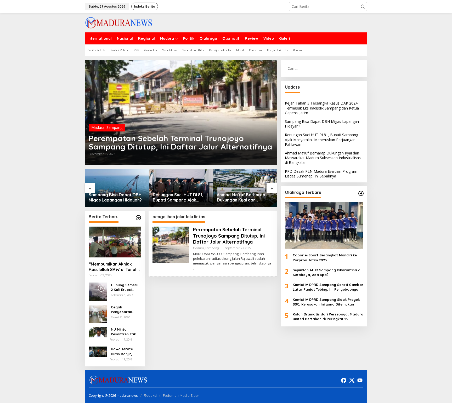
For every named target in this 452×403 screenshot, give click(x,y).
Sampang (114, 127)
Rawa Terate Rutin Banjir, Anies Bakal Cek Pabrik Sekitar (124, 351)
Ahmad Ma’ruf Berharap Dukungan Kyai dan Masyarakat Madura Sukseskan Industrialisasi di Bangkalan (244, 197)
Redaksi (150, 395)
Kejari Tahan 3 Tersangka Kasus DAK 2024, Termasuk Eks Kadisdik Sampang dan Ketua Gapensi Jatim (322, 108)
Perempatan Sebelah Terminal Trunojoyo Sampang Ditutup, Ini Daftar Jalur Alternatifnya (180, 142)
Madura (97, 127)
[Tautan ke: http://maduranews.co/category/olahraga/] (361, 193)
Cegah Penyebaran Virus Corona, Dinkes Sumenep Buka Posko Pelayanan (125, 309)
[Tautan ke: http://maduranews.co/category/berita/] (138, 218)
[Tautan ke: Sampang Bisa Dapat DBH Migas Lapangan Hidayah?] (117, 188)
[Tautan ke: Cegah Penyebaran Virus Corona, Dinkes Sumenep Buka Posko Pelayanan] (98, 313)
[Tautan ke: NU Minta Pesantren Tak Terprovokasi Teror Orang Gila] (98, 331)
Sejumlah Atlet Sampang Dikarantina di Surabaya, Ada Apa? (327, 272)
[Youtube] (360, 380)
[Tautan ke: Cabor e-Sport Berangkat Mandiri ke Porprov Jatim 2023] (324, 225)
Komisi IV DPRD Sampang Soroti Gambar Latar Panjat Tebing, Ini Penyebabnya (328, 287)
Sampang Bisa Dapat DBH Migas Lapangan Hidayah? (115, 197)
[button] (362, 6)
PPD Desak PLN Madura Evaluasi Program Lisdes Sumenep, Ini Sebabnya (321, 173)
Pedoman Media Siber (181, 395)
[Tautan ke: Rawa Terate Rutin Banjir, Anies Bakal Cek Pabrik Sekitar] (98, 351)
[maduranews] (118, 22)
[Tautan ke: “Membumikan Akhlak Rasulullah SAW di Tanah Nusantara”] (115, 242)
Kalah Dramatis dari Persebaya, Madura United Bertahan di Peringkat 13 (328, 316)
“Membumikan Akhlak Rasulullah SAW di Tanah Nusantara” (113, 266)
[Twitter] (351, 380)
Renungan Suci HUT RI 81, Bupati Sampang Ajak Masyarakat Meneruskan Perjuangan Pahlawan (178, 197)
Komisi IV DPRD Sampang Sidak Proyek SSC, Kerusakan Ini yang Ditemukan (326, 301)
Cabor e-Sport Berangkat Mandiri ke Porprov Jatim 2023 (325, 257)
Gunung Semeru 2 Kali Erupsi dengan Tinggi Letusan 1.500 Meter (124, 287)
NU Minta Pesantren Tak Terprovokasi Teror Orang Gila (125, 331)
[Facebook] (343, 380)
